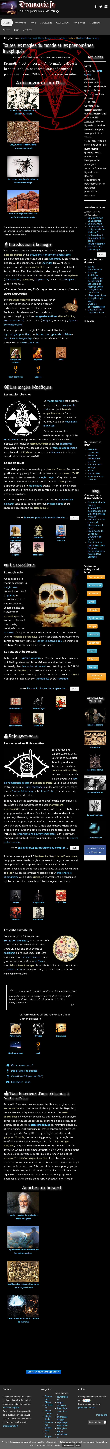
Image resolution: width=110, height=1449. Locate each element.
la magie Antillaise (93, 274)
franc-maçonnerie (34, 787)
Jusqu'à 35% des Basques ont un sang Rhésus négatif (97, 512)
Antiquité (47, 320)
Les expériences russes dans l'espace (96, 554)
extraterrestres (30, 342)
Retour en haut (95, 1422)
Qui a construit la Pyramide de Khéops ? (96, 229)
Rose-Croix (46, 791)
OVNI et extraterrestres (96, 305)
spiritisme (9, 952)
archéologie (99, 86)
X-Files (39, 961)
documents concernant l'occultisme (50, 254)
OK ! (78, 1445)
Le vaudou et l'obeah (34, 666)
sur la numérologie (95, 268)
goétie (10, 595)
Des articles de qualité (24, 1070)
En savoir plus (68, 1445)
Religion (93, 634)
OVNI (92, 601)
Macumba (62, 678)
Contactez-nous (20, 1082)
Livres (92, 651)
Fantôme (94, 593)
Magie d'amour (62, 22)
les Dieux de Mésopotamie (95, 285)
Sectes (6, 30)
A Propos (27, 30)
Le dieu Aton (95, 223)
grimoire (8, 632)
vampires (69, 279)
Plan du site (101, 1415)
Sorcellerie (46, 22)
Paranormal (20, 22)
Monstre (93, 610)
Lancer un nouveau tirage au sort (43, 1372)
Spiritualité (95, 618)
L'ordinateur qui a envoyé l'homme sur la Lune (96, 524)
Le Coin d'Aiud (95, 235)
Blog (16, 30)
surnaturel (55, 258)
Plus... (74, 517)
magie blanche (55, 400)
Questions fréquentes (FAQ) (27, 1076)
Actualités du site (96, 677)
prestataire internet (87, 1407)
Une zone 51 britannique (95, 248)
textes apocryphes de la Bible (53, 334)
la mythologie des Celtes (95, 291)
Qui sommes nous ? (22, 1065)
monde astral (15, 969)
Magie (33, 22)
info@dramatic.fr (10, 1426)
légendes (47, 262)
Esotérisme (95, 22)
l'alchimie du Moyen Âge (18, 338)
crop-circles (41, 279)
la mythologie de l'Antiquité (95, 279)
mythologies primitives (17, 334)
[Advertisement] (43, 1350)
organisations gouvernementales (36, 833)
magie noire (35, 485)
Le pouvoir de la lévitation (95, 219)
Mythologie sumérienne (62, 1411)
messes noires (55, 503)
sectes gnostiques (39, 1124)
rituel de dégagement (64, 447)
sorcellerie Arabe (13, 320)
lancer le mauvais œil (49, 640)
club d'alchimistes (30, 957)
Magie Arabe (79, 22)
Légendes (94, 642)
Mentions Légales (11, 1407)
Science (93, 659)
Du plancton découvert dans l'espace (96, 545)
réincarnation (12, 279)
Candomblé (42, 678)
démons (55, 452)
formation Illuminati (16, 940)
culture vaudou (31, 658)
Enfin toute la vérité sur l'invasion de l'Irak (95, 535)
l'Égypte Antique (97, 295)
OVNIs (95, 117)
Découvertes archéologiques (96, 311)
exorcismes (66, 443)
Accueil (6, 22)
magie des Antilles (46, 316)
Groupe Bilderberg (22, 791)
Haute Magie (11, 439)
